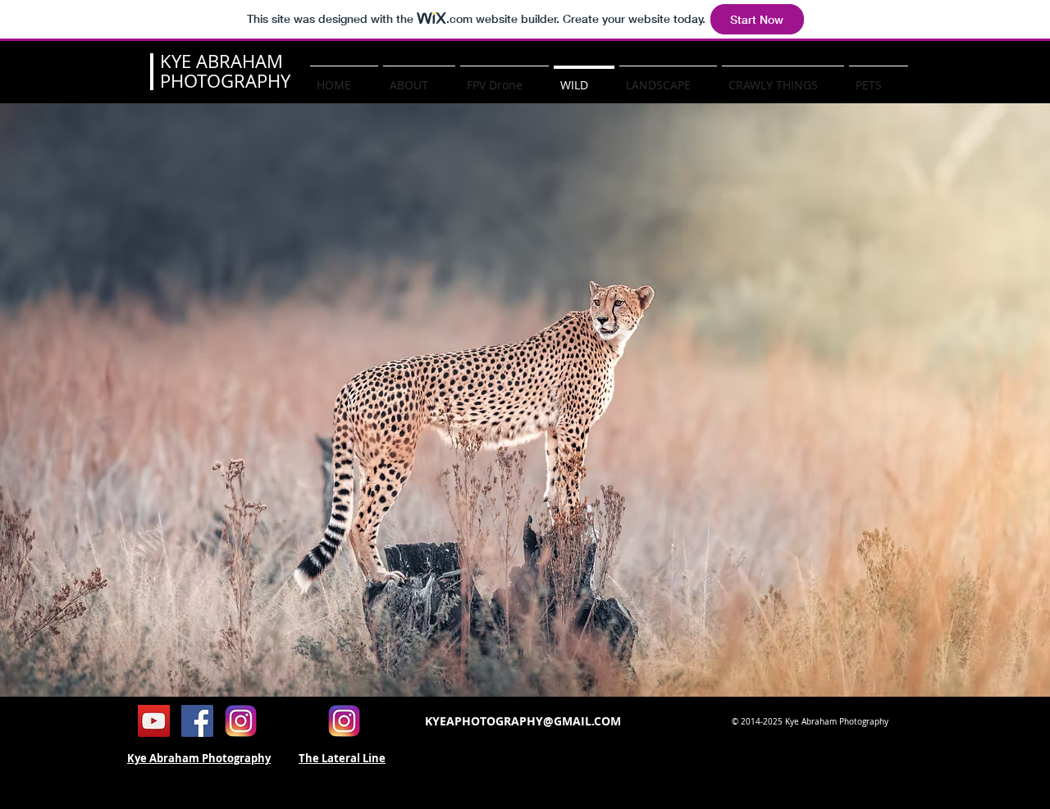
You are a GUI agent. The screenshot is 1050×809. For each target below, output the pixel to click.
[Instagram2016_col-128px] (241, 721)
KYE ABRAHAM (221, 61)
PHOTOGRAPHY (225, 81)
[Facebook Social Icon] (197, 721)
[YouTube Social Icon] (154, 721)
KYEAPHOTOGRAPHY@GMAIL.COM (523, 721)
